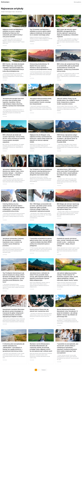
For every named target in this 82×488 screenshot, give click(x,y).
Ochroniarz (5, 2)
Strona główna (77, 2)
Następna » (44, 369)
